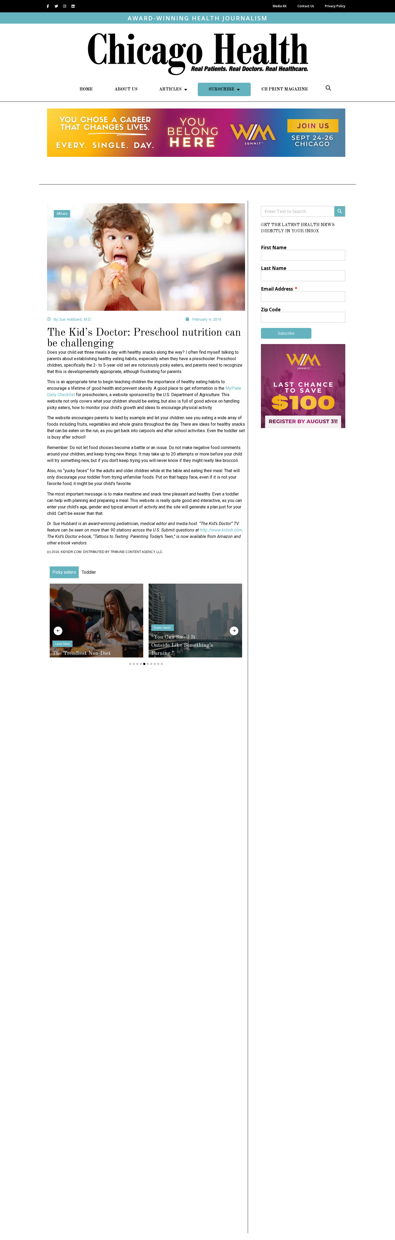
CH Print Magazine (284, 89)
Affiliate (61, 214)
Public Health (162, 628)
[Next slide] (234, 631)
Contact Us (305, 6)
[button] (328, 88)
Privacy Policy (335, 6)
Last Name (273, 268)
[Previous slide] (58, 631)
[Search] (339, 211)
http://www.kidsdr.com (221, 530)
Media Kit (280, 6)
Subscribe (221, 89)
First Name (273, 247)
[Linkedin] (72, 6)
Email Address (277, 289)
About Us (126, 89)
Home (86, 89)
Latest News (62, 644)
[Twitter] (56, 6)
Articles (170, 89)
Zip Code (271, 309)
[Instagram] (64, 6)
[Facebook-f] (47, 6)
